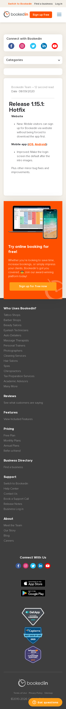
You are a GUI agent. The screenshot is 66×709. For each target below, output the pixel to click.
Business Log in (13, 509)
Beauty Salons (12, 325)
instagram (22, 46)
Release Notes (13, 503)
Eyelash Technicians (16, 330)
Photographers (13, 350)
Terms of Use (20, 693)
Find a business (43, 4)
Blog (7, 535)
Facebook (11, 46)
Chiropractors (12, 371)
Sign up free (41, 14)
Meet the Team (13, 525)
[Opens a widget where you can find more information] (45, 702)
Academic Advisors (16, 381)
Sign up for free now (33, 286)
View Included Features (18, 419)
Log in (58, 4)
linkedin (44, 46)
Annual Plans (11, 445)
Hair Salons (11, 360)
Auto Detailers (12, 335)
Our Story (10, 530)
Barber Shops (12, 320)
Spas (7, 366)
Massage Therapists (16, 340)
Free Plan (9, 435)
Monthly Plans (12, 440)
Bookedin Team (21, 87)
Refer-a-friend (12, 450)
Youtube (55, 46)
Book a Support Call (16, 498)
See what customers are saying (23, 402)
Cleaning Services (15, 355)
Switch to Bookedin (20, 4)
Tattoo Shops (12, 315)
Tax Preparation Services (19, 376)
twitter (33, 46)
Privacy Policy (36, 693)
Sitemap (48, 693)
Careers (9, 540)
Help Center (11, 488)
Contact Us (10, 493)
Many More (11, 386)
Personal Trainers (14, 345)
